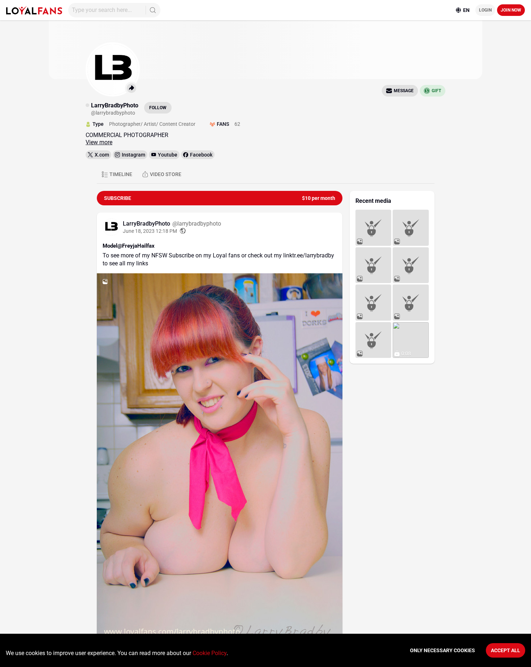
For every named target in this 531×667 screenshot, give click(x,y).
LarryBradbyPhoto (147, 223)
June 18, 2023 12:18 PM (150, 231)
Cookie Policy (209, 653)
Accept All (505, 650)
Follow (158, 107)
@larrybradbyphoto (196, 223)
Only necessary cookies (442, 650)
